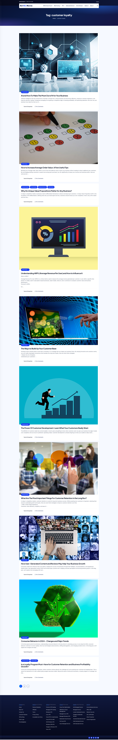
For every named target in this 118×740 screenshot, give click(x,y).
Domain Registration (91, 719)
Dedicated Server (42, 187)
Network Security (90, 712)
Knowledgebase (22, 722)
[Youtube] (98, 738)
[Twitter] (91, 738)
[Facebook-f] (89, 738)
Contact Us (21, 712)
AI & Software (79, 5)
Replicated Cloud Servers (65, 718)
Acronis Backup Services (92, 707)
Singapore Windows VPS (51, 726)
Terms (34, 712)
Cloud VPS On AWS (50, 719)
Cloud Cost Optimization (65, 707)
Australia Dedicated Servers (79, 718)
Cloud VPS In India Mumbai (52, 717)
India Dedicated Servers (78, 721)
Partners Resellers (37, 707)
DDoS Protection (90, 717)
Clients (97, 1)
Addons (86, 5)
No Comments (39, 106)
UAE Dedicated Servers (78, 723)
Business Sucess (25, 187)
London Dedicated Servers (79, 712)
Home (54, 18)
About (91, 5)
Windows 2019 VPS (50, 724)
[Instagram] (94, 738)
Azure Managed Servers (65, 723)
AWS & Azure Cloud (47, 5)
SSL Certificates (90, 714)
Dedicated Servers (70, 5)
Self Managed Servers (78, 707)
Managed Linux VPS (64, 713)
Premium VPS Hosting (51, 707)
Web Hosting (57, 5)
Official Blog (21, 717)
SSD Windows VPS (50, 722)
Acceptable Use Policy (37, 717)
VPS (63, 5)
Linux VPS (48, 714)
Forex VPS (48, 729)
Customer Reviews (23, 714)
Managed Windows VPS (65, 716)
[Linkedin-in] (96, 738)
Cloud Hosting (25, 92)
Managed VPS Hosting (51, 709)
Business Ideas (34, 660)
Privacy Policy (36, 714)
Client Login (21, 719)
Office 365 (89, 709)
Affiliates (34, 709)
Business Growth (25, 660)
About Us (21, 709)
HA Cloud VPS (63, 721)
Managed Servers (77, 709)
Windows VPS (49, 712)
